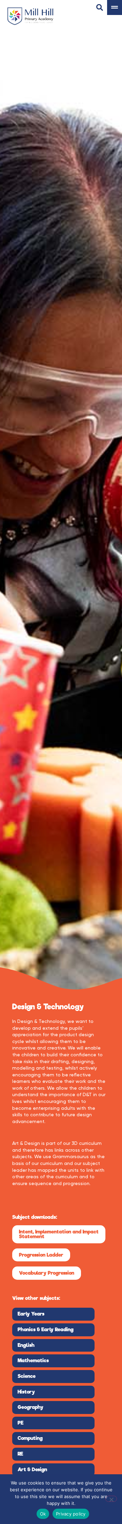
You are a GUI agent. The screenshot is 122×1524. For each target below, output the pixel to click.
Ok (43, 1514)
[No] (111, 1499)
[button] (58, 1234)
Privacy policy (71, 1514)
